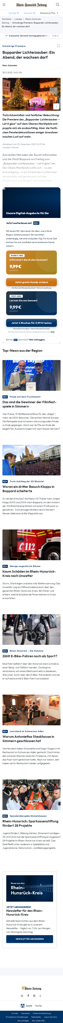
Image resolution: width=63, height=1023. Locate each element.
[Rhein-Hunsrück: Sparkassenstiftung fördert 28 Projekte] (31, 794)
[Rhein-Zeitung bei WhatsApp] (22, 995)
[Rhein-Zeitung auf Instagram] (34, 995)
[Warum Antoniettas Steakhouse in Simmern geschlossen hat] (31, 709)
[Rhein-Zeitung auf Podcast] (40, 995)
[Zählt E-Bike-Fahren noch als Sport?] (31, 629)
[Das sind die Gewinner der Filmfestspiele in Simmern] (31, 375)
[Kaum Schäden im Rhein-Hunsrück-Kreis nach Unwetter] (31, 544)
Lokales (18, 19)
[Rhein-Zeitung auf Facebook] (28, 995)
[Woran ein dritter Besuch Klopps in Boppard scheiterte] (31, 459)
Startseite (6, 19)
